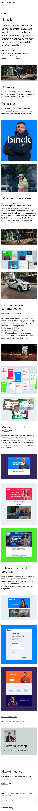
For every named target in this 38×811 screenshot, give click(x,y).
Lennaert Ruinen (22, 721)
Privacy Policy (7, 808)
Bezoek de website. (9, 717)
